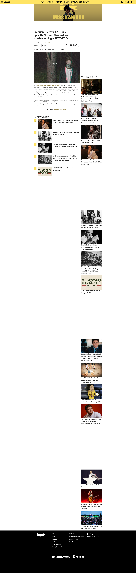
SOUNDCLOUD (63, 109)
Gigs (80, 2)
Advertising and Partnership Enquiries (76, 536)
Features (49, 2)
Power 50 (87, 2)
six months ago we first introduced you (48, 85)
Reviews (74, 2)
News (42, 2)
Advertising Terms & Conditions (57, 546)
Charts (66, 2)
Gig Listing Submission (73, 539)
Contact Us (71, 541)
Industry (58, 2)
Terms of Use (53, 541)
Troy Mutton (47, 42)
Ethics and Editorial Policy (56, 544)
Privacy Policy (54, 539)
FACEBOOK (56, 109)
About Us (53, 536)
